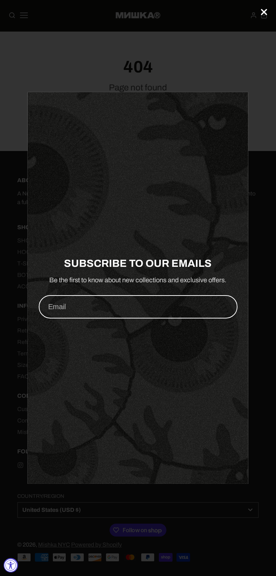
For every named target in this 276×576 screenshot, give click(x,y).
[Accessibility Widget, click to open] (11, 565)
